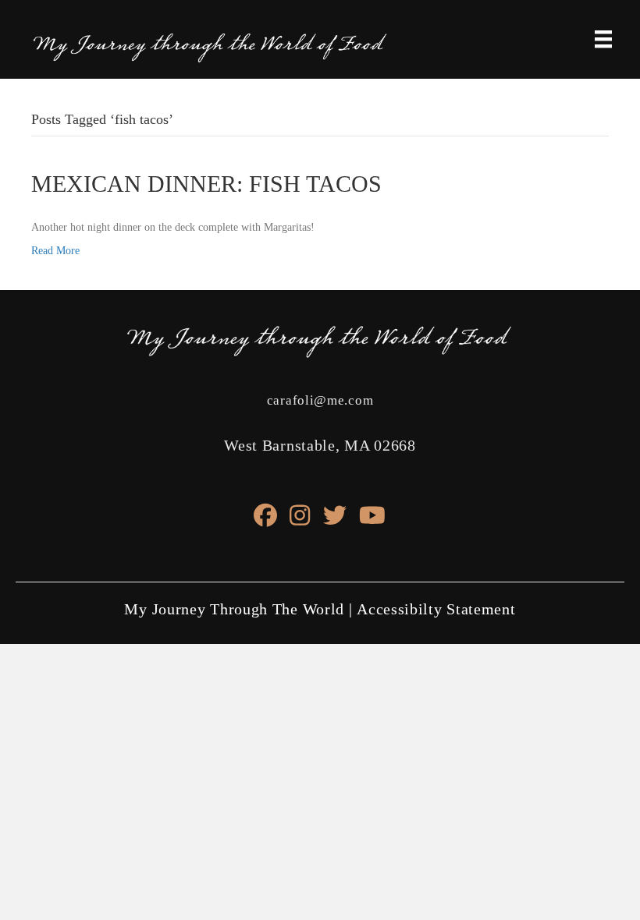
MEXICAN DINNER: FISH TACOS (206, 183)
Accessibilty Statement (436, 608)
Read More (55, 251)
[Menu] (603, 39)
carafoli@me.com (320, 400)
